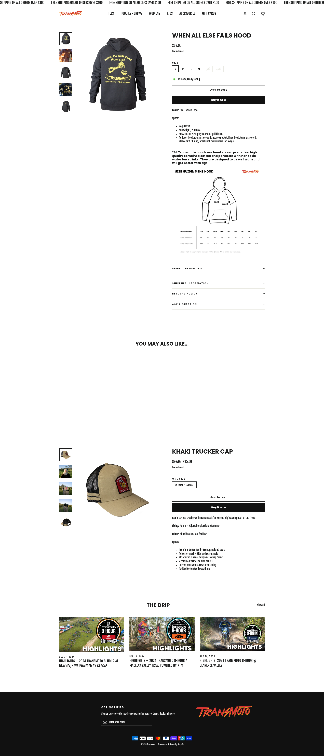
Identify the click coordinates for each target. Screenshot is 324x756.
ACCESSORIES (187, 13)
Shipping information (190, 283)
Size (175, 63)
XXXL (218, 68)
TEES (111, 13)
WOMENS (154, 13)
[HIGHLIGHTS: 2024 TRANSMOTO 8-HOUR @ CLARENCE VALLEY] (232, 634)
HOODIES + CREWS (131, 13)
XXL (208, 68)
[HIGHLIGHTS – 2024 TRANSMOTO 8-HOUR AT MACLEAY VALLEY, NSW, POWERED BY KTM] (162, 634)
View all (261, 605)
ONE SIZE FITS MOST (184, 485)
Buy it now (218, 100)
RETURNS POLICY (184, 293)
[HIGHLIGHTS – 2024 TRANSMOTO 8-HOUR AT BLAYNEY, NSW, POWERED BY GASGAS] (91, 634)
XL (199, 68)
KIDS (170, 13)
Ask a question (184, 304)
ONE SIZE (178, 479)
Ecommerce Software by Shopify (171, 744)
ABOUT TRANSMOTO (187, 268)
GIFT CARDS (209, 13)
